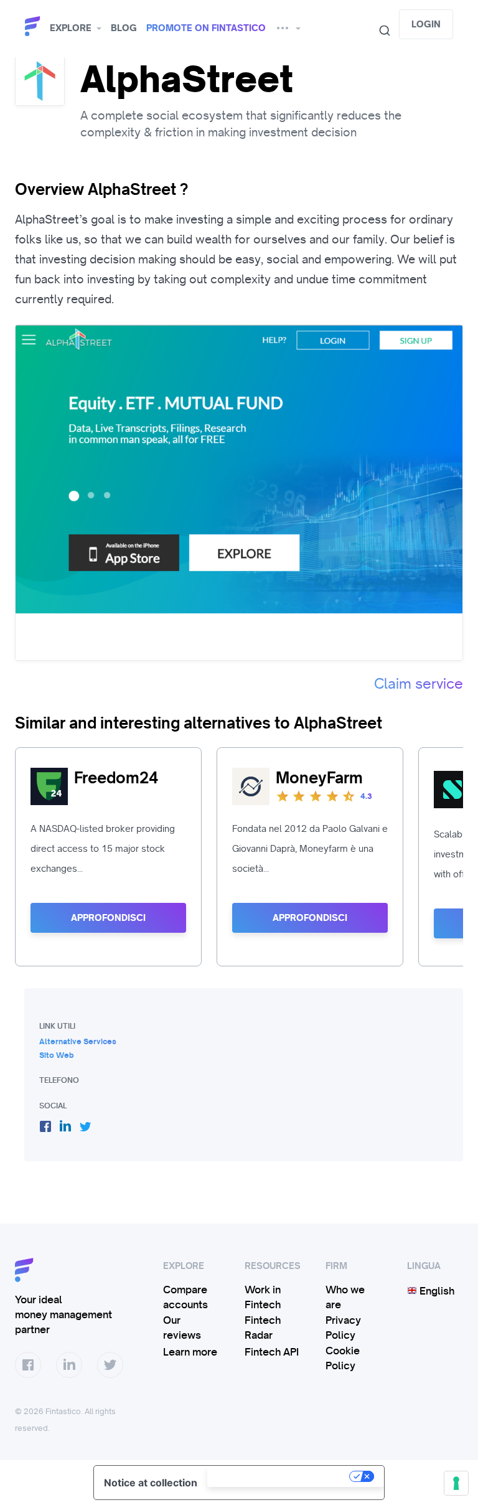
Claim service (418, 683)
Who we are (345, 1297)
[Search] (380, 30)
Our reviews (182, 1327)
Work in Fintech (263, 1297)
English (435, 1291)
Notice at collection (150, 1482)
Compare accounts (185, 1297)
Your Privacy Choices (279, 1476)
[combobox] (380, 30)
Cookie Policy (343, 1358)
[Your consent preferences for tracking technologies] (456, 1483)
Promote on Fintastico (206, 28)
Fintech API (272, 1352)
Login (426, 24)
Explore (70, 28)
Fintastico (34, 26)
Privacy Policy (343, 1327)
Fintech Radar (263, 1327)
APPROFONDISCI (108, 917)
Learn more (190, 1352)
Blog (124, 28)
